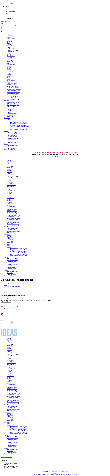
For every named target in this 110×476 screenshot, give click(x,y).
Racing (9, 67)
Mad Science (10, 60)
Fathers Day (10, 146)
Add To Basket (4, 308)
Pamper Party (10, 51)
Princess (9, 54)
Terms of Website (55, 474)
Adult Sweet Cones (12, 84)
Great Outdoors (11, 56)
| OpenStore (65, 471)
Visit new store (55, 156)
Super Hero (10, 35)
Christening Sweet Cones (13, 90)
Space (8, 79)
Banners (9, 121)
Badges (6, 144)
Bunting (9, 119)
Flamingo (9, 44)
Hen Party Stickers (12, 136)
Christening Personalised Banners (18, 125)
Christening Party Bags (13, 102)
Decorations (7, 118)
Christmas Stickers (12, 142)
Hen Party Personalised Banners (18, 128)
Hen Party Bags (11, 103)
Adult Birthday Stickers (13, 138)
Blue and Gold (11, 64)
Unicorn (9, 37)
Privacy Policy (37, 474)
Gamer (9, 47)
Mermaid (9, 45)
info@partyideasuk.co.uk (10, 463)
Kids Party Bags (11, 106)
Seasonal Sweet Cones (13, 97)
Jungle (8, 53)
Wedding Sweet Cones (13, 93)
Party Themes (7, 34)
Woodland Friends (11, 58)
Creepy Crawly (11, 38)
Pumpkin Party (11, 80)
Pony (8, 43)
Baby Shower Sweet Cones (14, 89)
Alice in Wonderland (12, 50)
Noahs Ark (10, 61)
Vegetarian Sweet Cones (13, 87)
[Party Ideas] (4, 24)
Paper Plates (10, 110)
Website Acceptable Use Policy (69, 474)
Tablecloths (10, 116)
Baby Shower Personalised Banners (19, 123)
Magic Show (10, 40)
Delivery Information (6, 457)
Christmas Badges (11, 148)
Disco (8, 63)
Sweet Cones (7, 82)
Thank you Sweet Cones (13, 92)
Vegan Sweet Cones (12, 86)
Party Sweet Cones (12, 83)
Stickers (6, 131)
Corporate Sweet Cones (13, 95)
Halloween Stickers (12, 141)
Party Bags (6, 100)
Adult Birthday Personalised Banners (19, 126)
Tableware (6, 108)
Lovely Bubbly (11, 48)
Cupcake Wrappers (12, 113)
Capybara (9, 76)
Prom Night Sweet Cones (13, 99)
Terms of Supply (46, 474)
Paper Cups (10, 109)
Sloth (8, 77)
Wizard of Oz (10, 71)
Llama (8, 70)
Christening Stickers (12, 135)
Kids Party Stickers (12, 132)
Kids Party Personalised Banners (18, 122)
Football (9, 69)
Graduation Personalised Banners (18, 129)
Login (55, 473)
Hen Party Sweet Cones (13, 96)
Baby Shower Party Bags (13, 105)
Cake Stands (10, 115)
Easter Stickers (11, 139)
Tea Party (9, 41)
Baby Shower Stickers (12, 133)
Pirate (8, 73)
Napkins (9, 112)
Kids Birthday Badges (12, 145)
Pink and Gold (10, 57)
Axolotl (9, 74)
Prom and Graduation (9, 149)
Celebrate (9, 66)
